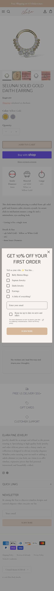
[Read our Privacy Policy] (43, 320)
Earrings (15, 291)
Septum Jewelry (19, 280)
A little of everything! (21, 296)
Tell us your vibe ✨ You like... (20, 270)
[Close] (48, 252)
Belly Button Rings (20, 274)
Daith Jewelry (18, 285)
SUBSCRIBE (27, 331)
